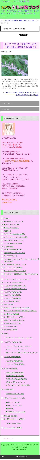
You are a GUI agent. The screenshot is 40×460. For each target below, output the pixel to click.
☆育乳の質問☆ (9, 246)
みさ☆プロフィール (10, 256)
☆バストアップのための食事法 (14, 234)
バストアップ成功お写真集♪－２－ (15, 289)
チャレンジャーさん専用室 (13, 428)
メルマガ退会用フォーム (12, 301)
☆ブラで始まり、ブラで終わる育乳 (16, 237)
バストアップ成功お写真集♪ (13, 282)
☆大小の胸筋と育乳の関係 (13, 243)
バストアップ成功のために (13, 292)
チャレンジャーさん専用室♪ (13, 268)
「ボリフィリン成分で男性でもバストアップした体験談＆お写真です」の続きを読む (21, 94)
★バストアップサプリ (11, 228)
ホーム (6, 333)
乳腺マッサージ (9, 304)
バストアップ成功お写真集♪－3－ (15, 286)
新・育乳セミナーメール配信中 (14, 317)
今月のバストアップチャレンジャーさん (17, 308)
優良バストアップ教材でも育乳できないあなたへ (20, 311)
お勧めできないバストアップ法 (14, 253)
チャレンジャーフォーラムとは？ (15, 271)
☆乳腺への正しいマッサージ (13, 240)
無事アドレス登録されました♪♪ (14, 320)
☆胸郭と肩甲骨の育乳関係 (13, 250)
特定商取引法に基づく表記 (13, 323)
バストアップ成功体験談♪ (12, 298)
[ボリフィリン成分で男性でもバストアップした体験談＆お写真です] (14, 75)
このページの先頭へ (21, 456)
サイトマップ (8, 438)
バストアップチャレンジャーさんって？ (17, 279)
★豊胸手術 (7, 231)
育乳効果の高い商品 (10, 326)
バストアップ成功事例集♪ (12, 295)
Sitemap (6, 218)
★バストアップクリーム (12, 224)
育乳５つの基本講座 (10, 329)
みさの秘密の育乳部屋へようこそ (15, 264)
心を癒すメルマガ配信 (11, 314)
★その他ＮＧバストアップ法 (13, 221)
